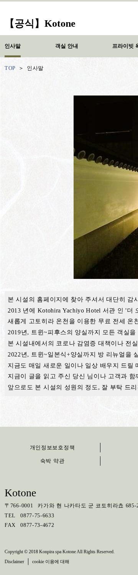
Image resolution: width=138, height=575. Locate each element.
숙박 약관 (52, 461)
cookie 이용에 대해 (50, 561)
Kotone (20, 493)
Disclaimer (14, 561)
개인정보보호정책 (52, 447)
